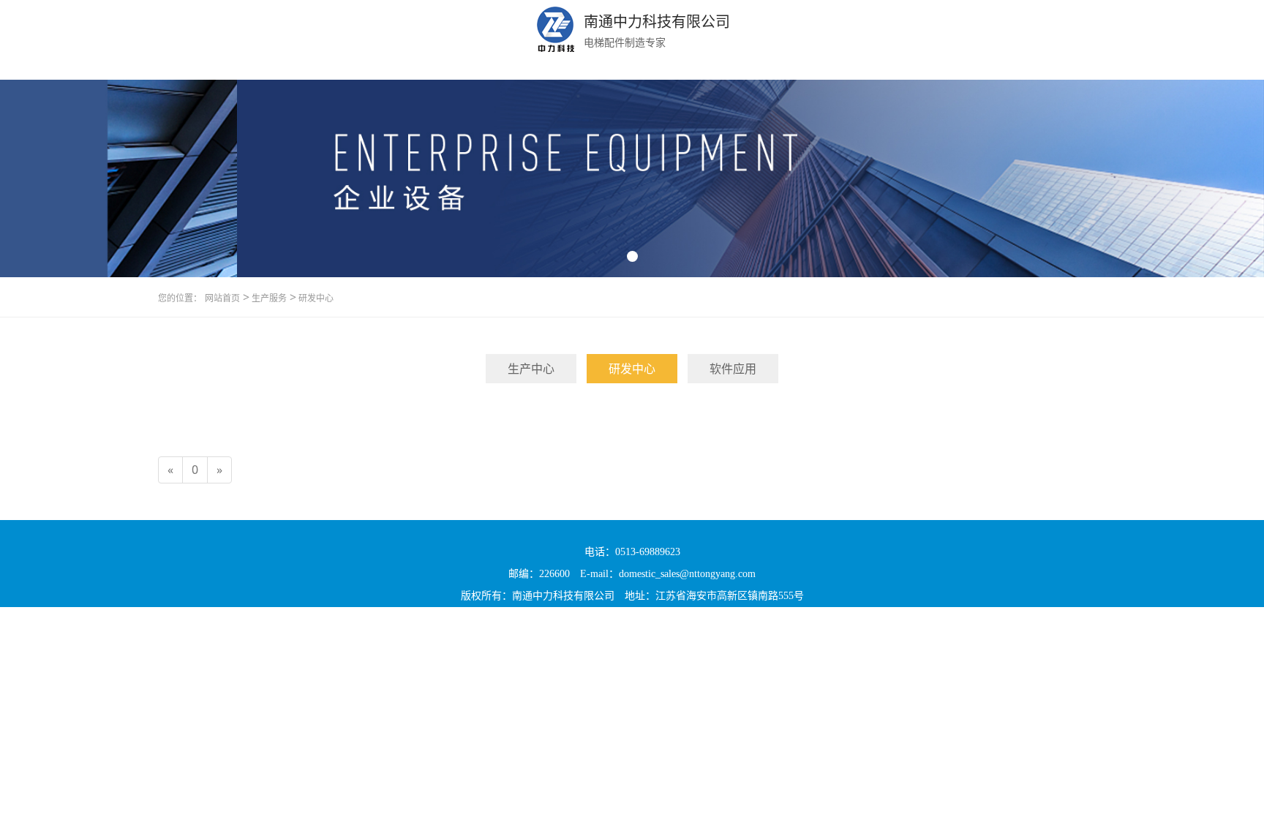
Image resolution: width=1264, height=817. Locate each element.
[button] (632, 256)
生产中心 (531, 369)
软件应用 (733, 369)
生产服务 (268, 298)
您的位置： (180, 298)
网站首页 (222, 298)
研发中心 (315, 298)
